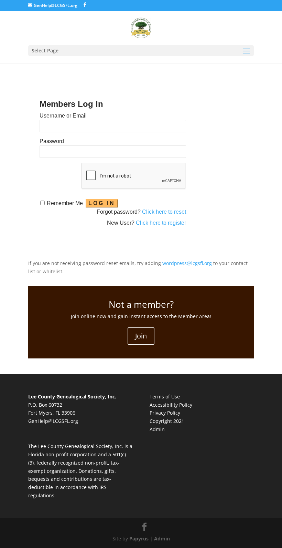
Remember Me (65, 203)
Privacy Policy (165, 412)
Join (141, 336)
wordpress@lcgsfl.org (187, 263)
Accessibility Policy (171, 405)
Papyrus (139, 538)
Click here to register (161, 223)
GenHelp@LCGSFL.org (53, 421)
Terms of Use (165, 396)
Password (52, 141)
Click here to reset (164, 212)
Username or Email (63, 116)
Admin (157, 429)
